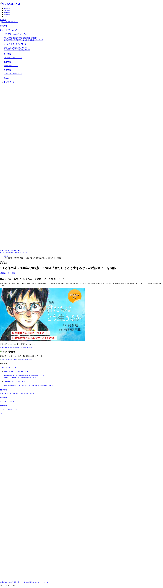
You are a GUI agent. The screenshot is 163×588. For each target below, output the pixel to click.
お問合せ (3, 20)
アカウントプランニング (8, 30)
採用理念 (7, 66)
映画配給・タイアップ (35, 40)
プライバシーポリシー (26, 393)
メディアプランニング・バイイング (16, 34)
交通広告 (14, 38)
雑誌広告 (27, 38)
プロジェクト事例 (10, 74)
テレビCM (7, 38)
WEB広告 (20, 38)
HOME (7, 256)
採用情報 (7, 12)
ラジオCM (7, 40)
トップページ (9, 82)
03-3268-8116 (27, 359)
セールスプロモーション (19, 40)
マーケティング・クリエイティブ (15, 44)
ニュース (19, 74)
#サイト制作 (11, 273)
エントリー (14, 66)
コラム (6, 16)
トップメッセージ (16, 58)
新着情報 (7, 14)
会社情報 (7, 10)
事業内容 (7, 8)
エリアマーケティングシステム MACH (17, 50)
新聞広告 (34, 38)
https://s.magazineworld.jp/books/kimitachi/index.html (16, 347)
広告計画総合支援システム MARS (15, 48)
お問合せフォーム (12, 22)
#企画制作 (3, 273)
